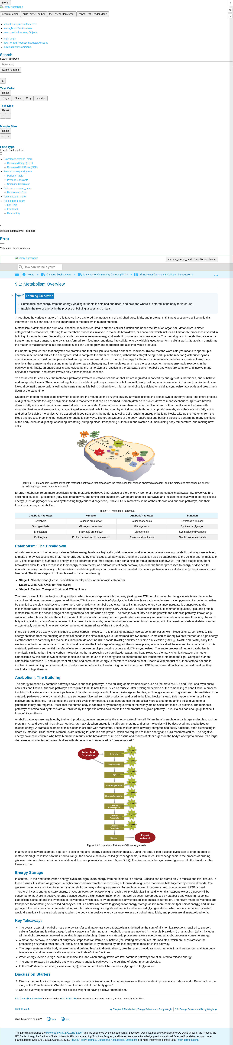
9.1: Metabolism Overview (28, 998)
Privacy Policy (78, 1040)
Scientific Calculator (18, 184)
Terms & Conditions (99, 1040)
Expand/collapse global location (216, 273)
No (67, 1019)
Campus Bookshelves (59, 274)
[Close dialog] (2, 243)
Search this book (9, 58)
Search (21, 267)
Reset (5, 92)
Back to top (21, 1009)
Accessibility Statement (124, 1040)
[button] (12, 209)
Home (31, 274)
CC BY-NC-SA (69, 998)
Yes (54, 1019)
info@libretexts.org (187, 1040)
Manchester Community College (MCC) (105, 274)
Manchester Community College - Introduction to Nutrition (172, 274)
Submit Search (10, 69)
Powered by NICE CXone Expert (65, 1032)
